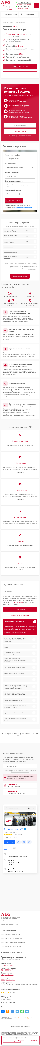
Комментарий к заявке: (13, 190)
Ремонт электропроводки (10, 252)
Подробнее (20, 472)
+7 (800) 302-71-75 (24, 6)
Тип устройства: (10, 164)
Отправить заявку (20, 131)
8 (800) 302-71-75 (7, 970)
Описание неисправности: (14, 181)
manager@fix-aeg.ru (8, 980)
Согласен (34, 1040)
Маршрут (11, 842)
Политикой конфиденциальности (23, 207)
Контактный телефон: (12, 155)
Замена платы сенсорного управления (10, 257)
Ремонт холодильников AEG (10, 934)
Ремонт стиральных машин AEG (12, 938)
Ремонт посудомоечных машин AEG (13, 942)
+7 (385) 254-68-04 (24, 3)
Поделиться (3, 1011)
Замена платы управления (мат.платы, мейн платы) (10, 230)
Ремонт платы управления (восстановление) (10, 236)
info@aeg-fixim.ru (7, 975)
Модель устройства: (12, 172)
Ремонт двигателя (8, 247)
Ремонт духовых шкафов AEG (11, 947)
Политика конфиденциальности (20, 1026)
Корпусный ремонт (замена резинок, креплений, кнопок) (13, 241)
